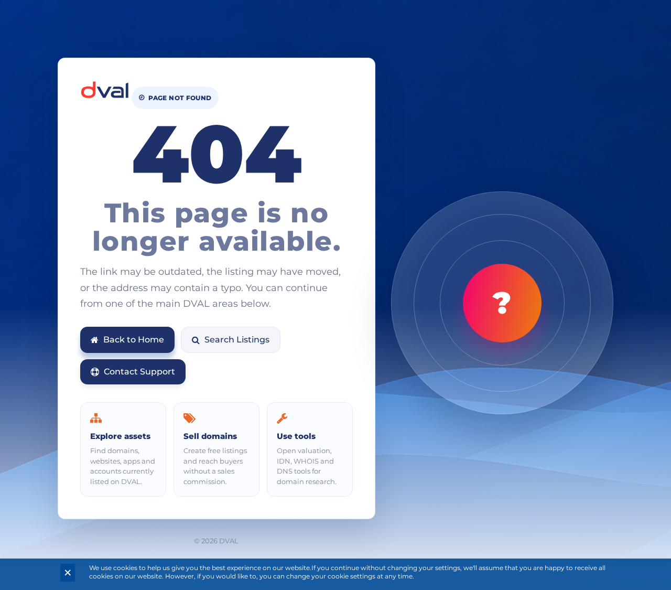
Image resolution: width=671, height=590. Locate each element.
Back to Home (133, 340)
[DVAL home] (104, 90)
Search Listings (236, 340)
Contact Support (139, 372)
